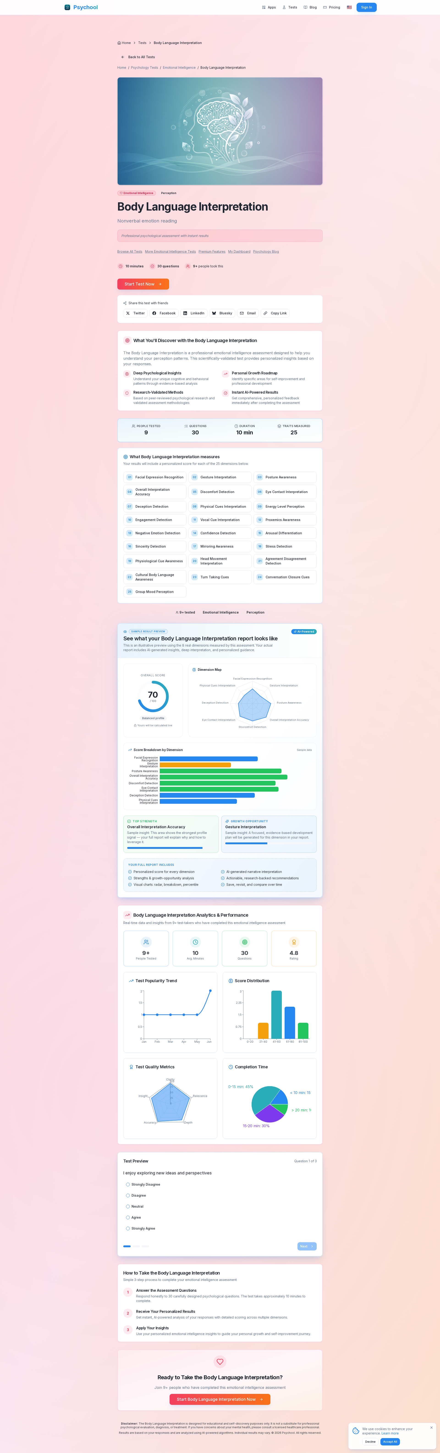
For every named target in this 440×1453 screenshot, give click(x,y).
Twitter (139, 313)
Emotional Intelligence (179, 67)
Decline (370, 1441)
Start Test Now (139, 284)
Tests (142, 43)
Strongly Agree (143, 1228)
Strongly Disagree (146, 1184)
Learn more (390, 1433)
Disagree (139, 1195)
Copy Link (279, 313)
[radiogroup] (220, 1206)
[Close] (431, 1427)
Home (121, 67)
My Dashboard (239, 251)
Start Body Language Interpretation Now (216, 1399)
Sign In (366, 7)
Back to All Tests (141, 57)
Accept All (390, 1441)
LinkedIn (197, 313)
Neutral (137, 1206)
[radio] (128, 1184)
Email (251, 313)
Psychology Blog (266, 251)
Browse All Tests (129, 251)
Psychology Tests (144, 67)
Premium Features (212, 251)
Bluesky (226, 313)
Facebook (168, 313)
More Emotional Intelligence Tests (170, 251)
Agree (136, 1217)
